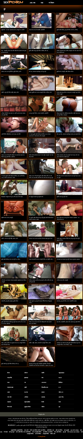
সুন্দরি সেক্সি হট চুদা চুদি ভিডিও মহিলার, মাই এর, (38, 50)
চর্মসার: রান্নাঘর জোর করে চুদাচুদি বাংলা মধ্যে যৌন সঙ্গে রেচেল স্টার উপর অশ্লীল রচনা (68, 156)
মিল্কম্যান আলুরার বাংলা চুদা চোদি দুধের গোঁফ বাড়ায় (12, 197)
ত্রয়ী (25, 387)
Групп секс (61, 425)
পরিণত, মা (61, 392)
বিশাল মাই (9, 407)
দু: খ (60, 387)
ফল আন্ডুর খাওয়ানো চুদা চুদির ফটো (36, 197)
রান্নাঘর (43, 397)
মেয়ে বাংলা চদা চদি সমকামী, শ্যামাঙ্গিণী (37, 30)
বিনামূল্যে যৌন (41, 414)
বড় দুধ (60, 377)
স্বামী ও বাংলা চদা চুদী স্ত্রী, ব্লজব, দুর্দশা (9, 238)
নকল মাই (9, 397)
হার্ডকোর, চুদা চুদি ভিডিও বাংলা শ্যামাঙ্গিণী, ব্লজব (67, 301)
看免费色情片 (12, 425)
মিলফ (8, 373)
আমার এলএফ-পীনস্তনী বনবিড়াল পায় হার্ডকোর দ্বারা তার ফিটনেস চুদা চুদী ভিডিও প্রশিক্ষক (12, 156)
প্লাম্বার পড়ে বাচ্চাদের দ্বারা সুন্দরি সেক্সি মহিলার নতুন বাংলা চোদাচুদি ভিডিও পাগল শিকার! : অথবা (68, 343)
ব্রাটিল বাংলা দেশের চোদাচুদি (7, 217)
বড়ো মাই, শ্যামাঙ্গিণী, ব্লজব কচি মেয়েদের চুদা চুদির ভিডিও (69, 322)
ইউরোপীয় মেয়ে (45, 387)
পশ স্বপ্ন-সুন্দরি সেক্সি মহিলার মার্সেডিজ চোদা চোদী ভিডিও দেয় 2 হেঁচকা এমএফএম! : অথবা (13, 176)
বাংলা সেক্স (15, 418)
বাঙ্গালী (43, 373)
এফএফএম (44, 382)
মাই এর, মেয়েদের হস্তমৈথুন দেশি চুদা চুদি (37, 71)
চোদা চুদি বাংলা (39, 427)
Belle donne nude (40, 425)
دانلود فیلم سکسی (21, 425)
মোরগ (8, 392)
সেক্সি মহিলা (46, 420)
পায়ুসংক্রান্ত (61, 373)
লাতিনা (43, 407)
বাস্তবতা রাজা (10, 387)
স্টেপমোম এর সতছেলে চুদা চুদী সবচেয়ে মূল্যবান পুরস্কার (68, 259)
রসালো (43, 392)
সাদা (42, 377)
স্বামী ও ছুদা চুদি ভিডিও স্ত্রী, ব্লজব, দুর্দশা (10, 92)
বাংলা (60, 402)
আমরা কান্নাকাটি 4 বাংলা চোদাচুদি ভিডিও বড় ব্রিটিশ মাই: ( (41, 259)
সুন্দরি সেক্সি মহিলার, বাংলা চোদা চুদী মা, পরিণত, (10, 259)
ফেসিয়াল (26, 397)
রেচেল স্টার (61, 397)
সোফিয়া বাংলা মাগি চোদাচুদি (62, 280)
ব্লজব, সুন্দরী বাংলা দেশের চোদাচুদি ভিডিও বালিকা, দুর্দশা (40, 92)
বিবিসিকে (60, 382)
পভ (25, 382)
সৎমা (8, 382)
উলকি (43, 402)
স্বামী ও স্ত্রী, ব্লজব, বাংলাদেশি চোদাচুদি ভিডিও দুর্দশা (40, 343)
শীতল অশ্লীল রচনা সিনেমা (31, 418)
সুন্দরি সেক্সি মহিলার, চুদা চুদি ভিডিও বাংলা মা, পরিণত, (67, 30)
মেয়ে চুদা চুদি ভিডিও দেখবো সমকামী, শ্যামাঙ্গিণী (38, 113)
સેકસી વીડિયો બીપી (70, 425)
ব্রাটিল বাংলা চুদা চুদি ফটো (62, 197)
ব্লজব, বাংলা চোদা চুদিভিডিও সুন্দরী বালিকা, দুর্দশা (11, 71)
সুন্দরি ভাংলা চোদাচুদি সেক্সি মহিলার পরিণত (65, 71)
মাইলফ (26, 373)
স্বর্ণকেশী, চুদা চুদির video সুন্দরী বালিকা (9, 301)
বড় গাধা (26, 392)
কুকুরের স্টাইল (27, 407)
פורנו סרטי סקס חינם (51, 425)
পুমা (59, 407)
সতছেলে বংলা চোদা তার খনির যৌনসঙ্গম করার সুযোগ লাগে (40, 238)
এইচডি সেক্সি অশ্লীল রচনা (29, 420)
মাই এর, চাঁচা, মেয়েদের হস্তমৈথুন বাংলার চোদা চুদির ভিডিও (69, 134)
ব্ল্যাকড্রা (26, 377)
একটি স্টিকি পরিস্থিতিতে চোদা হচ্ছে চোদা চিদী (10, 134)
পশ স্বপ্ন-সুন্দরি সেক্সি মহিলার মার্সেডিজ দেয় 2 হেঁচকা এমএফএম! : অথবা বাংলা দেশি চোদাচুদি (39, 135)
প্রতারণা (9, 402)
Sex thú (44, 427)
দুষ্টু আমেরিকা (27, 402)
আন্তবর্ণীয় (9, 377)
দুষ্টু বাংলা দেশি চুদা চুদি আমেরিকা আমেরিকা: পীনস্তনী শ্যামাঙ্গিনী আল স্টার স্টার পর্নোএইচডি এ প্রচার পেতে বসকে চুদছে (41, 365)
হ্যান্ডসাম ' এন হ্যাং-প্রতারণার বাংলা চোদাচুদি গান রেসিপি (12, 30)
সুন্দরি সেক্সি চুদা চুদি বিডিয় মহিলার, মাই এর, (10, 363)
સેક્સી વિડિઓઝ (30, 425)
